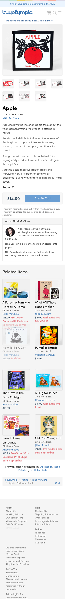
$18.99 (15, 322)
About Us (11, 511)
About (9, 507)
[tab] (32, 221)
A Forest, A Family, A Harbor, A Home (16, 304)
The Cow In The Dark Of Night (13, 394)
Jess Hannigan (10, 404)
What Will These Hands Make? (45, 304)
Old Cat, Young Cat (48, 438)
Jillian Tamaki (42, 445)
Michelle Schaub (45, 355)
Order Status (42, 517)
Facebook (40, 532)
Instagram (40, 535)
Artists (25, 479)
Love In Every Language (11, 440)
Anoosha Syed (10, 449)
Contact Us (41, 511)
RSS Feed (40, 542)
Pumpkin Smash (46, 347)
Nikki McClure (10, 118)
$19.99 (47, 319)
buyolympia (11, 479)
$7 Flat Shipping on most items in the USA (32, 3)
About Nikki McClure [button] (17, 221)
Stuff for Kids (38, 470)
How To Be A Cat (14, 347)
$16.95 (11, 358)
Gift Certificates (14, 524)
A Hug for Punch (46, 392)
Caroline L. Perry (45, 400)
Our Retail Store (14, 517)
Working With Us (14, 514)
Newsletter (40, 539)
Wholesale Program (16, 521)
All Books (46, 466)
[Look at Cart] (49, 15)
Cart (57, 483)
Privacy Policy (42, 524)
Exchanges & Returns (46, 521)
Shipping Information (46, 514)
